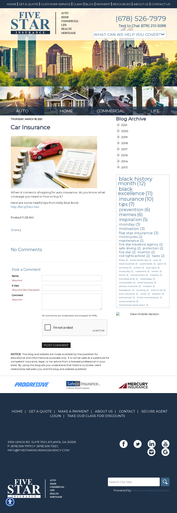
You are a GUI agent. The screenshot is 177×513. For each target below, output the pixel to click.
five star (125, 252)
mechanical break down (132, 305)
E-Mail (15, 285)
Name (15, 276)
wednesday (146, 278)
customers (140, 271)
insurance (131, 199)
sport (160, 263)
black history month (135, 180)
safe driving (127, 248)
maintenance (129, 241)
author (137, 267)
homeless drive (127, 278)
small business (145, 282)
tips (123, 204)
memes (127, 214)
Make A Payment (73, 411)
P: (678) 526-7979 (20, 446)
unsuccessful (125, 282)
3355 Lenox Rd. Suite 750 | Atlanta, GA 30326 (42, 442)
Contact (127, 411)
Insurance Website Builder (150, 490)
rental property (127, 301)
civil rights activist (132, 256)
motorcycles (128, 237)
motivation (129, 228)
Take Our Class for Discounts (96, 416)
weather (156, 293)
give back (151, 267)
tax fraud (123, 267)
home (122, 275)
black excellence (131, 191)
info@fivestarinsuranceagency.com (39, 450)
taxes (156, 256)
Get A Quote (40, 411)
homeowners (138, 275)
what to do (157, 290)
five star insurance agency (138, 244)
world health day (139, 260)
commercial (125, 297)
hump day (124, 271)
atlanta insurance (128, 286)
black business (126, 263)
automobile (146, 263)
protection (151, 248)
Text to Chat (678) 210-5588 (142, 26)
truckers (147, 286)
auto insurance (127, 293)
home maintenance (148, 297)
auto (155, 260)
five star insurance (136, 233)
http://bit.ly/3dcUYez (25, 207)
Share (15, 230)
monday (127, 224)
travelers (154, 275)
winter (155, 271)
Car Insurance (30, 127)
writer (143, 293)
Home (17, 411)
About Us (104, 411)
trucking (141, 290)
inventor (144, 252)
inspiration (130, 219)
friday (122, 260)
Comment (17, 295)
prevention (131, 209)
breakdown (125, 290)
